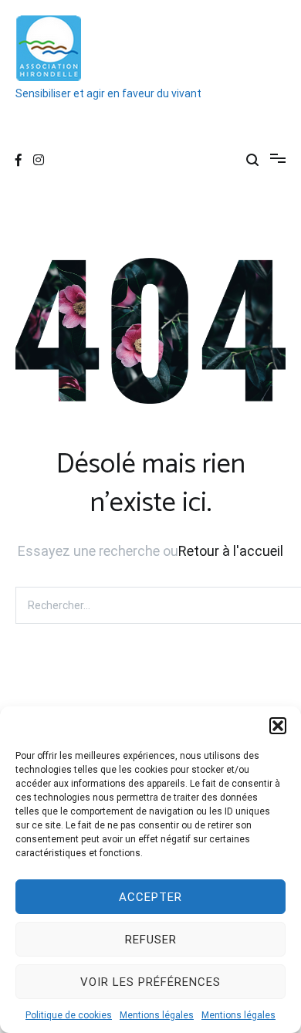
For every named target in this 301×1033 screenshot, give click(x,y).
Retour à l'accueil (230, 551)
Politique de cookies (68, 1015)
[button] (278, 725)
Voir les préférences (150, 982)
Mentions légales (157, 1015)
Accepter (150, 897)
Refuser (151, 940)
